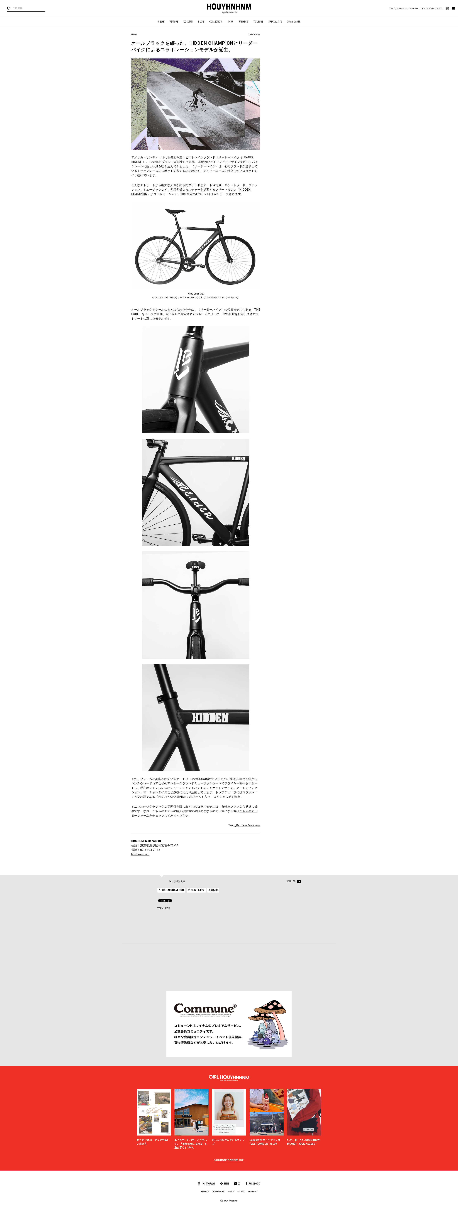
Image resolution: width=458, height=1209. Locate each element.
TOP (159, 908)
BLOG (201, 21)
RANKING (243, 21)
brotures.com (140, 854)
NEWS (161, 21)
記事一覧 (291, 881)
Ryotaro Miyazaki (248, 825)
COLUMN (188, 21)
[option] (154, 1119)
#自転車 (213, 890)
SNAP (230, 21)
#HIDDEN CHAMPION (171, 890)
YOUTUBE (258, 21)
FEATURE (174, 21)
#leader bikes (196, 890)
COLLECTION (215, 21)
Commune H (293, 21)
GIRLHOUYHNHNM (229, 1160)
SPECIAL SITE (275, 21)
